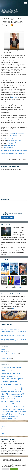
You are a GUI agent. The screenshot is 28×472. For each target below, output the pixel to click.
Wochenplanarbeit (15, 416)
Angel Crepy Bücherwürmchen (14, 140)
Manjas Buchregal (13, 142)
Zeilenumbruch (5, 418)
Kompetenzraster (15, 387)
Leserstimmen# (6, 391)
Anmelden (3, 426)
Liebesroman (12, 394)
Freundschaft (5, 376)
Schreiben (5, 409)
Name (3, 193)
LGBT (14, 391)
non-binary (13, 396)
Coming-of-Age (16, 371)
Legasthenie (18, 389)
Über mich (13, 418)
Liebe (5, 394)
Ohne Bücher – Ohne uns (14, 135)
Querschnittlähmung (10, 401)
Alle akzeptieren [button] (13, 469)
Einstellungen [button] (5, 469)
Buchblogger (8, 371)
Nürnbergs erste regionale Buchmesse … (10, 327)
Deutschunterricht (7, 373)
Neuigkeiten (4, 351)
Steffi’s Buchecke (13, 143)
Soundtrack (12, 409)
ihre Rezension (14, 97)
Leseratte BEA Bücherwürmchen (17, 133)
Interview (4, 381)
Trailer (21, 409)
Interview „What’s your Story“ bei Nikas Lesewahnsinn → (14, 150)
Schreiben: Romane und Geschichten (9, 353)
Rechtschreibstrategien (7, 404)
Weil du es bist (14, 414)
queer (17, 399)
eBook (17, 373)
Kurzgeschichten (8, 389)
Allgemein (3, 349)
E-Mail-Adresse (5, 199)
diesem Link (8, 104)
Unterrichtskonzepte (15, 411)
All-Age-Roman (6, 367)
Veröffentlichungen (6, 358)
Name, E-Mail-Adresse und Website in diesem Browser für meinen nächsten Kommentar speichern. (13, 213)
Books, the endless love (9, 145)
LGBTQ (19, 391)
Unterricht (3, 356)
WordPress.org (4, 433)
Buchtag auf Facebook (12, 96)
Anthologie (16, 367)
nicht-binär (5, 396)
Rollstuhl (10, 407)
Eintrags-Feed (4, 428)
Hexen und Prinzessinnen (13, 137)
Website (3, 206)
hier (13, 308)
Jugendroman (5, 387)
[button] (26, 2)
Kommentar (4, 174)
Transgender (5, 411)
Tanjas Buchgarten (9, 138)
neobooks (20, 394)
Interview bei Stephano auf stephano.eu (10, 329)
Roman (19, 406)
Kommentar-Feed (5, 431)
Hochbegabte (18, 379)
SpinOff (17, 409)
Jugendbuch (18, 384)
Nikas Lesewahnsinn (20, 79)
